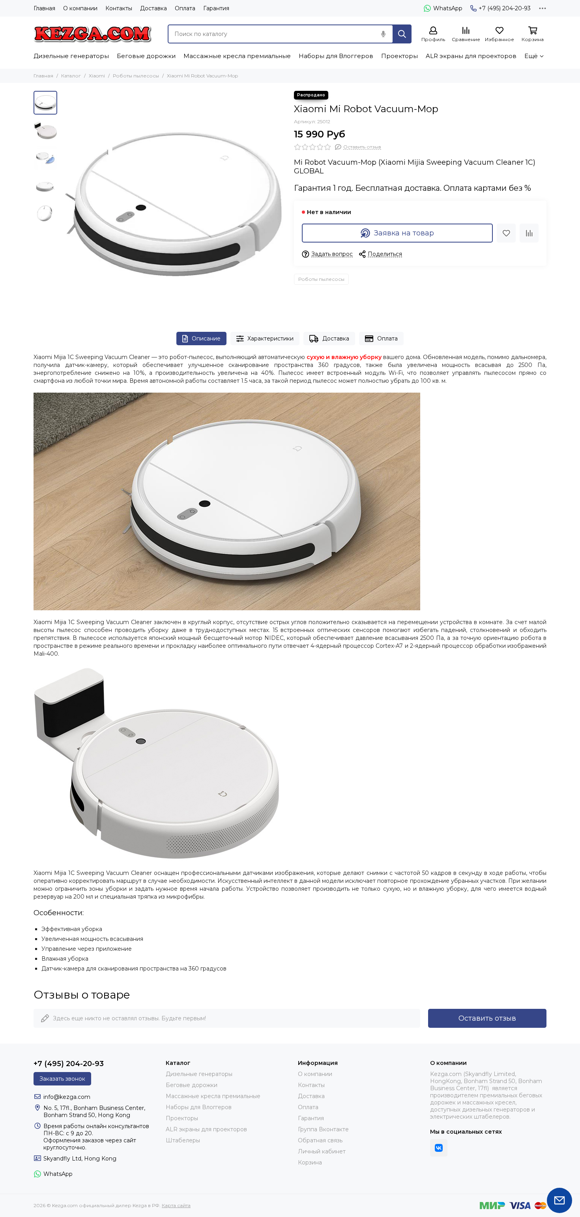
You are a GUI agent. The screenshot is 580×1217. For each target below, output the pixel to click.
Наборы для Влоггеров (336, 56)
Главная (44, 8)
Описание (206, 338)
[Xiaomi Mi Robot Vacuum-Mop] (173, 203)
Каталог (71, 76)
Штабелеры (183, 1140)
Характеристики (270, 338)
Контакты (118, 8)
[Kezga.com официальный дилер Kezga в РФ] (93, 34)
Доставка (153, 8)
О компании (80, 8)
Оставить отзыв (487, 1018)
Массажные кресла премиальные (237, 56)
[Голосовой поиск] (383, 33)
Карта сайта (176, 1205)
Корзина (310, 1162)
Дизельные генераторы (71, 56)
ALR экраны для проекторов (471, 56)
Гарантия (216, 8)
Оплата (185, 8)
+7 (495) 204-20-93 (505, 8)
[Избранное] (506, 233)
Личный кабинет (322, 1151)
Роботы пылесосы (136, 76)
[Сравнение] (529, 233)
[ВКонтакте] (438, 1148)
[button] (65, 203)
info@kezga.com (66, 1096)
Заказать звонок (62, 1078)
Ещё (531, 56)
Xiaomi (97, 76)
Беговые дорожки (146, 56)
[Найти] (402, 33)
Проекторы (399, 56)
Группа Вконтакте (323, 1129)
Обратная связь (320, 1140)
